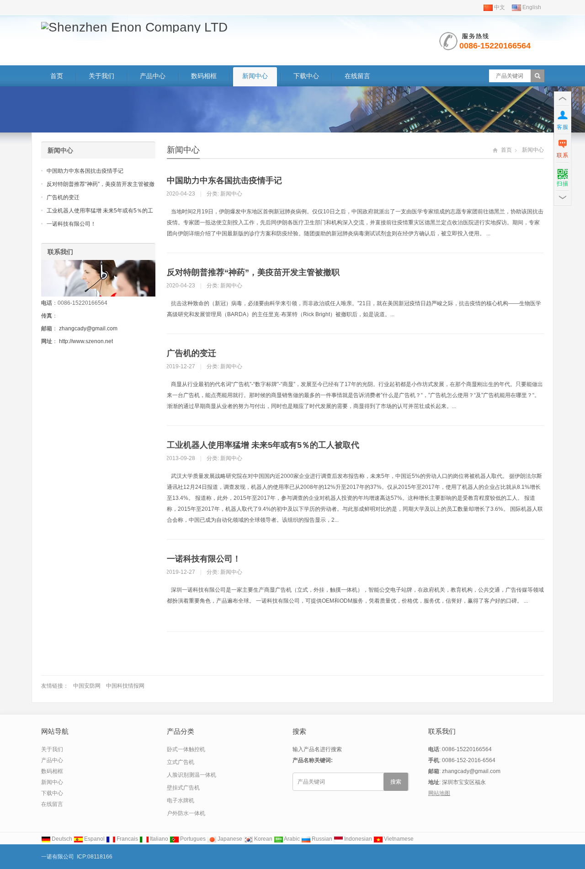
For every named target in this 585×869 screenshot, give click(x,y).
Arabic (291, 839)
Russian (321, 839)
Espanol (94, 839)
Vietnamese (398, 839)
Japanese (229, 839)
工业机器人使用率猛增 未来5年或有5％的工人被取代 (263, 445)
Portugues (192, 839)
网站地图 (439, 793)
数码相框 (204, 75)
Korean (262, 839)
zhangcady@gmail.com (88, 328)
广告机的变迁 (191, 353)
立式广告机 (180, 762)
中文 (499, 7)
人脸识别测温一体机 (191, 775)
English (531, 7)
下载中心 (306, 75)
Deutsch (61, 839)
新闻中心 (255, 75)
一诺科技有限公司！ (204, 558)
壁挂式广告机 (183, 787)
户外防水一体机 (186, 813)
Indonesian (357, 839)
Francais (126, 839)
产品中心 (152, 75)
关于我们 (101, 75)
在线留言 (357, 75)
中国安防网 (87, 686)
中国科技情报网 (125, 686)
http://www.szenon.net (86, 341)
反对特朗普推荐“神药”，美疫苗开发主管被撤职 (253, 272)
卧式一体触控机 (186, 749)
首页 (56, 75)
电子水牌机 (180, 800)
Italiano (158, 839)
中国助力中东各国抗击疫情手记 (224, 180)
